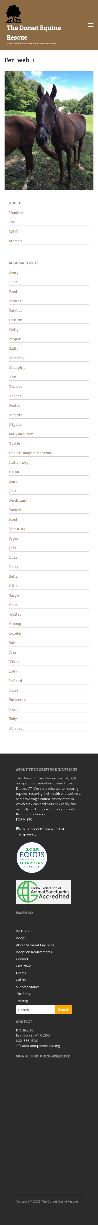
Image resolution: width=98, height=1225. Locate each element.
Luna (13, 481)
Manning (17, 529)
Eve (12, 222)
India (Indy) (19, 462)
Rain (13, 643)
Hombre (16, 212)
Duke (13, 282)
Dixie (13, 690)
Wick (13, 231)
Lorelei (15, 633)
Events (21, 973)
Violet (14, 662)
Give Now (23, 966)
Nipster (15, 424)
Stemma (16, 241)
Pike (12, 652)
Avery (13, 272)
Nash (13, 709)
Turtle (14, 443)
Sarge (14, 595)
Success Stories (27, 987)
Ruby (13, 718)
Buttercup (17, 699)
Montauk (16, 358)
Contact (22, 959)
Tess (12, 377)
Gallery (21, 980)
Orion (14, 472)
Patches (15, 310)
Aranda (15, 301)
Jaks (12, 491)
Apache (15, 396)
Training (22, 1001)
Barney (15, 510)
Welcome (23, 931)
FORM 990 (24, 819)
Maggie (15, 415)
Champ (15, 624)
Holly (13, 329)
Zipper (15, 339)
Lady (13, 671)
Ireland (15, 680)
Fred (13, 291)
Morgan (16, 728)
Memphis (17, 367)
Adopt (21, 938)
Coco (13, 605)
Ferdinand (18, 500)
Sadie (13, 348)
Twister (15, 386)
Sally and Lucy (21, 434)
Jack (12, 548)
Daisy (13, 567)
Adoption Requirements (34, 952)
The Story (23, 994)
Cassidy (15, 320)
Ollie (13, 586)
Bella (13, 576)
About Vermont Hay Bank (35, 945)
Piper (13, 538)
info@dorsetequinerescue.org (38, 1046)
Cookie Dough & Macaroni (31, 453)
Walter (15, 614)
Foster (14, 405)
